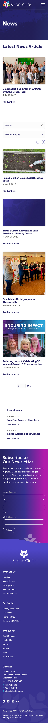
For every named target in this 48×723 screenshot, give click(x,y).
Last (4, 512)
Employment (8, 585)
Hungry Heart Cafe (11, 609)
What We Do (9, 572)
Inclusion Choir (9, 589)
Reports (6, 644)
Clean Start (7, 613)
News (5, 653)
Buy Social (8, 603)
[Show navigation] (42, 4)
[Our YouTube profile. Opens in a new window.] (17, 701)
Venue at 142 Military (12, 621)
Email (9, 517)
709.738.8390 (11, 685)
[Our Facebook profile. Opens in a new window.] (4, 701)
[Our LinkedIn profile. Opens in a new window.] (8, 701)
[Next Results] (43, 142)
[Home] (20, 4)
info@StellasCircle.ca (14, 691)
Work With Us (8, 657)
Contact (7, 666)
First (4, 502)
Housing (6, 577)
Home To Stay (9, 617)
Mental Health (9, 581)
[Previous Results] (38, 142)
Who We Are (9, 631)
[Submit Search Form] (42, 125)
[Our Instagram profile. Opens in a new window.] (13, 701)
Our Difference (9, 636)
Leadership (7, 640)
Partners (6, 648)
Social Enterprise (10, 594)
